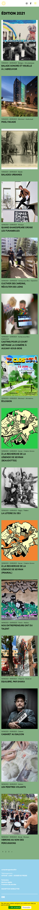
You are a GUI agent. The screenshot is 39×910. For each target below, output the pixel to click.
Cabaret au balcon (12, 734)
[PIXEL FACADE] (19, 96)
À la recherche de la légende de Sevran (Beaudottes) (13, 457)
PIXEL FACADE (8, 122)
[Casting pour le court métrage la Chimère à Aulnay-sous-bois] (19, 314)
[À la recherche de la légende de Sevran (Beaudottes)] (19, 428)
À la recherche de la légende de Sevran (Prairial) (13, 569)
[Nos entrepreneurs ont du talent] (19, 600)
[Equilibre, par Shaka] (19, 656)
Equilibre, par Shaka (13, 681)
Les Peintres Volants (13, 787)
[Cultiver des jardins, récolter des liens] (19, 258)
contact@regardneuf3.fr (9, 870)
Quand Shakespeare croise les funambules (17, 229)
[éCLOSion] (19, 375)
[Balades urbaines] (19, 149)
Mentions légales (6, 882)
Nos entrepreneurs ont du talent (17, 627)
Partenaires (5, 880)
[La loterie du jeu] (19, 487)
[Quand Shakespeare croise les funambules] (19, 202)
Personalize (26, 907)
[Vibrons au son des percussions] (19, 814)
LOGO (10, 875)
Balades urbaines (11, 174)
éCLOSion (6, 401)
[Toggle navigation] (35, 3)
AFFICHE (4, 875)
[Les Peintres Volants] (19, 761)
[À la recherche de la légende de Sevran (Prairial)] (19, 540)
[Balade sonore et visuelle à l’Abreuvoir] (19, 40)
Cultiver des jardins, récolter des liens (13, 285)
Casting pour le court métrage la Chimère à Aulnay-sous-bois (14, 345)
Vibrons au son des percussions (12, 841)
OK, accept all (15, 907)
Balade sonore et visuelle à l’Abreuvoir (16, 67)
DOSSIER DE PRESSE (20, 875)
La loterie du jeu (11, 513)
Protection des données (8, 884)
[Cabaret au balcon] (19, 708)
